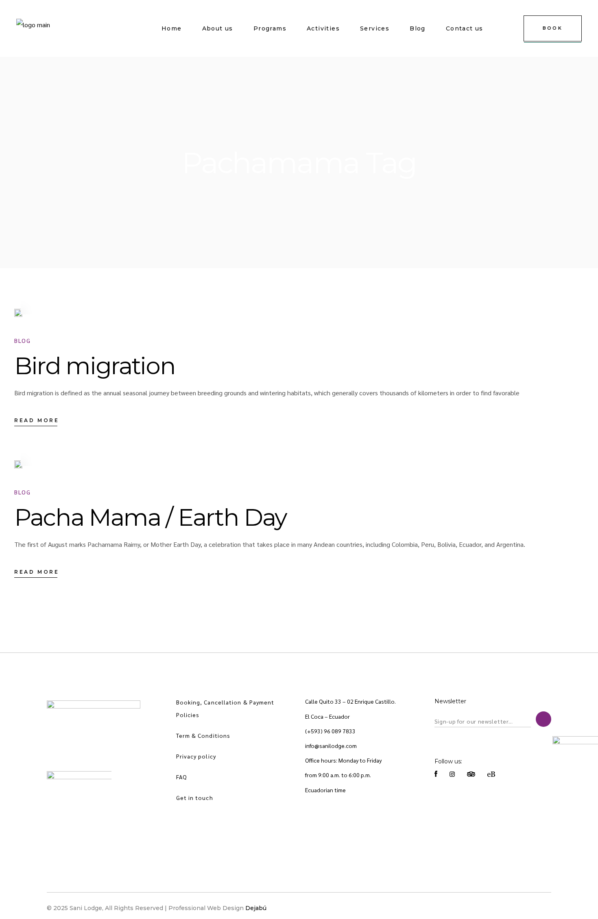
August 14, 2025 (60, 455)
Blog (22, 340)
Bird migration (94, 365)
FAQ (181, 776)
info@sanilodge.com (331, 745)
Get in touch (194, 797)
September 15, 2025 (65, 303)
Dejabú (255, 908)
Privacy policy (196, 756)
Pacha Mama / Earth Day (150, 517)
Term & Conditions (203, 735)
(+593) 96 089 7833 (330, 731)
